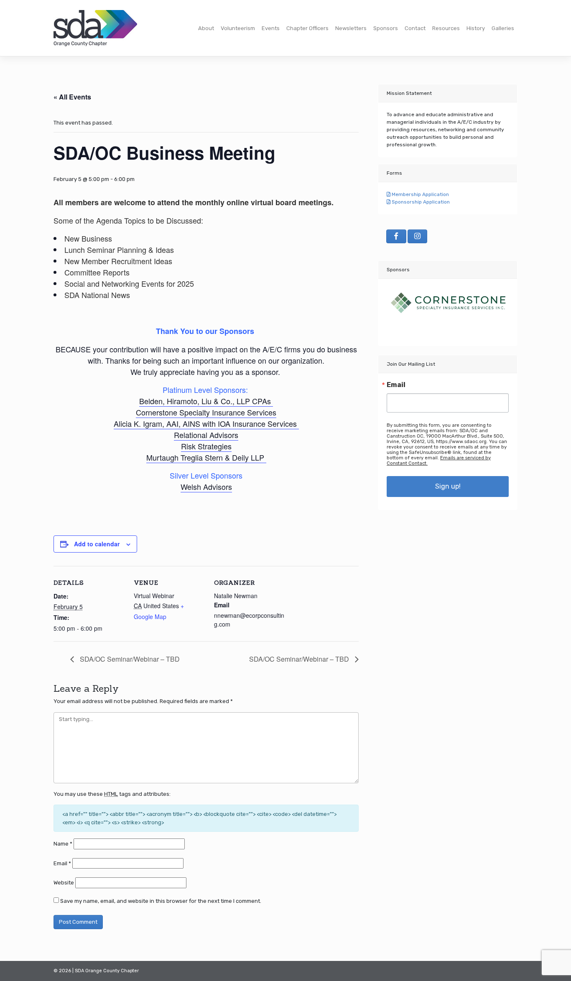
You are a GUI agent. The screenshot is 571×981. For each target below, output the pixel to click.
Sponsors (385, 28)
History (475, 28)
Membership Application (419, 194)
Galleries (503, 28)
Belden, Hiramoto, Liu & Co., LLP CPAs (206, 400)
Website (64, 882)
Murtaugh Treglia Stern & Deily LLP (206, 457)
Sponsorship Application (420, 202)
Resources (446, 28)
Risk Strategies (206, 446)
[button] (396, 308)
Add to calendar (97, 544)
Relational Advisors (206, 434)
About (206, 28)
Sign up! (448, 486)
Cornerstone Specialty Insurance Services (206, 412)
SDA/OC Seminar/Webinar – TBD (129, 659)
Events (271, 28)
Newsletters (351, 28)
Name (63, 844)
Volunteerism (238, 28)
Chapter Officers (307, 28)
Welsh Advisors (206, 486)
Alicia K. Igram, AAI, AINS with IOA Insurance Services (206, 423)
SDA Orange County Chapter (107, 970)
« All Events (72, 97)
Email (62, 863)
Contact (415, 28)
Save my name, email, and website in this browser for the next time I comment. (160, 901)
